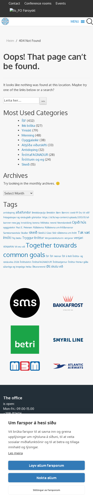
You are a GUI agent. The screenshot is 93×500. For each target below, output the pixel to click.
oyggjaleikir (9, 227)
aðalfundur (23, 212)
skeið (33, 232)
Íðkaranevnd (38, 266)
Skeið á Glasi (44, 232)
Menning (28, 135)
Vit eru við (20, 246)
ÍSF (24, 121)
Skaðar (24, 232)
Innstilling (26, 222)
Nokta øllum (46, 478)
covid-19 (74, 212)
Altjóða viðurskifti (34, 145)
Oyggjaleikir (30, 140)
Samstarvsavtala (11, 232)
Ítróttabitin (25, 261)
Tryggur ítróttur (33, 238)
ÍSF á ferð (67, 256)
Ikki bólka (28, 126)
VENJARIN (8, 246)
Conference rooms (37, 3)
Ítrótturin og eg (33, 159)
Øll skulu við (54, 266)
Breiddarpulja (39, 212)
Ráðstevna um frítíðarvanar (59, 227)
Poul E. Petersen (24, 227)
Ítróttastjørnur (60, 261)
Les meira (15, 453)
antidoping (9, 212)
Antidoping (30, 150)
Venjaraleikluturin (54, 238)
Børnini (65, 212)
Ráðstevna (38, 227)
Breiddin (50, 212)
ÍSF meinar (55, 256)
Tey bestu (16, 238)
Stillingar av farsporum (46, 490)
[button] (75, 21)
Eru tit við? (84, 212)
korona (36, 222)
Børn (58, 212)
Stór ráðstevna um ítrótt (64, 232)
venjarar (68, 238)
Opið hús (79, 222)
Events (61, 3)
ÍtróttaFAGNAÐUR (35, 155)
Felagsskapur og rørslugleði (17, 217)
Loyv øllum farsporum (46, 465)
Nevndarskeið (64, 222)
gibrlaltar (36, 217)
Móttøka (44, 222)
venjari (78, 238)
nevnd (53, 222)
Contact (14, 3)
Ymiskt (26, 130)
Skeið (26, 164)
